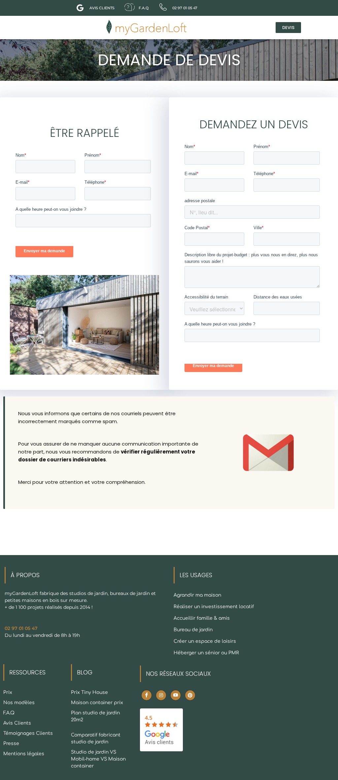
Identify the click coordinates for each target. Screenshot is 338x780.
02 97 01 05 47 (21, 628)
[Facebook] (147, 695)
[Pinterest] (190, 695)
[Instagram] (161, 695)
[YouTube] (176, 695)
